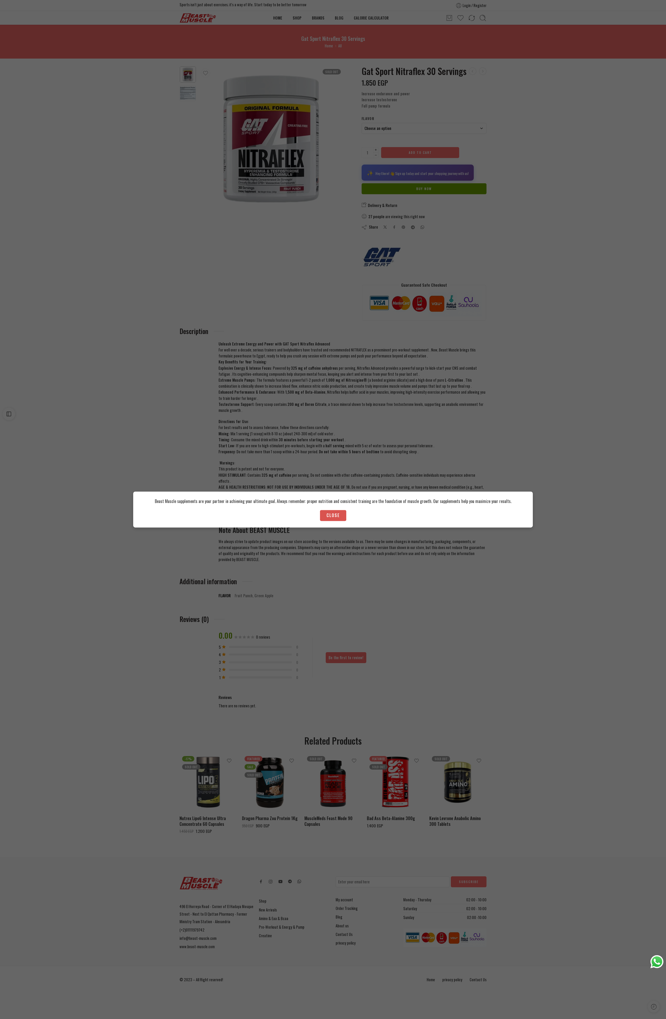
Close (333, 515)
